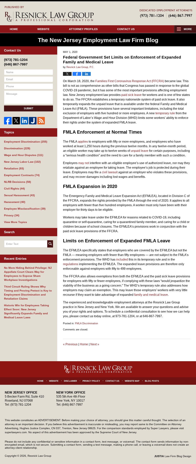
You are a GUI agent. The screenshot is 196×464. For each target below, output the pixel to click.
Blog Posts (152, 381)
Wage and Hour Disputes (23, 155)
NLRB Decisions (17, 181)
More (188, 29)
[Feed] (41, 120)
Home (14, 29)
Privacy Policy (91, 381)
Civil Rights (14, 188)
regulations (70, 264)
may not (83, 163)
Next (94, 344)
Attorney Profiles (83, 29)
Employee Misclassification (25, 208)
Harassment (14, 201)
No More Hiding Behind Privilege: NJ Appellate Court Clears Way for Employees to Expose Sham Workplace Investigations (28, 273)
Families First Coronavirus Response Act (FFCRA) (129, 81)
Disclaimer (70, 381)
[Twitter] (16, 120)
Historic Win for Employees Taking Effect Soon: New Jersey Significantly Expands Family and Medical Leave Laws (26, 311)
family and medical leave (151, 294)
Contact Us (126, 29)
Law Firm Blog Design (172, 456)
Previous (70, 344)
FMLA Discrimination (86, 323)
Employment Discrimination (25, 141)
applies (83, 141)
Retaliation (14, 168)
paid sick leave (131, 94)
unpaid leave (139, 150)
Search (50, 244)
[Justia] (33, 120)
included (122, 259)
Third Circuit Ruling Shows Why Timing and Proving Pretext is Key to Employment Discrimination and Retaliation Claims (28, 292)
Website (43, 29)
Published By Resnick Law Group (166, 13)
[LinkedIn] (24, 120)
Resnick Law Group (39, 455)
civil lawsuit (110, 172)
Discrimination (17, 148)
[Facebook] (8, 120)
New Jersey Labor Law (22, 161)
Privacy (11, 215)
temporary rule (165, 113)
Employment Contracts (22, 175)
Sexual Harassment (19, 195)
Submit (28, 108)
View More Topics (15, 222)
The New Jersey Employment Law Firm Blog (49, 14)
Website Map (132, 381)
